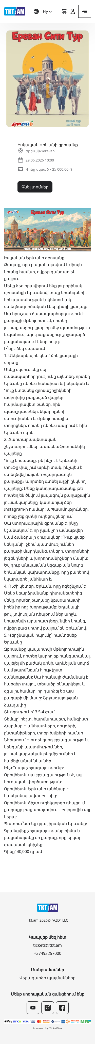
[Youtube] (33, 1007)
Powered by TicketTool (48, 1028)
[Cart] (64, 11)
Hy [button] (45, 11)
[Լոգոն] (14, 11)
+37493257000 (47, 953)
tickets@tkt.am (47, 945)
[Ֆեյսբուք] (62, 1007)
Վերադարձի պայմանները (47, 978)
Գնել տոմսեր (35, 187)
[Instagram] (47, 1007)
